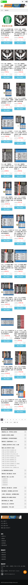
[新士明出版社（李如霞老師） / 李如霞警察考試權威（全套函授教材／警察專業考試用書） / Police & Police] (15, 6)
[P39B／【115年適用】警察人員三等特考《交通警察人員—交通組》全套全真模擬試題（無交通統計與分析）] (20, 256)
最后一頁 (16, 422)
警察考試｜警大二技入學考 (8, 476)
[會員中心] (22, 1)
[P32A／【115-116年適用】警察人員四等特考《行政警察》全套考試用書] (20, 188)
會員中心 (4, 536)
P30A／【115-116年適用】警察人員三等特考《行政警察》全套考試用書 (20, 299)
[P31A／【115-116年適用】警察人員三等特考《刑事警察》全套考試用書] (20, 358)
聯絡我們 (4, 559)
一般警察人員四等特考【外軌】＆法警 (10, 444)
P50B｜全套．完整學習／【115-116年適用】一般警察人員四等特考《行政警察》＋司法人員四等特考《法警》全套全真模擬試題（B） (20, 67)
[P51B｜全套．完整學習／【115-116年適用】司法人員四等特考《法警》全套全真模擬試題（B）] (20, 155)
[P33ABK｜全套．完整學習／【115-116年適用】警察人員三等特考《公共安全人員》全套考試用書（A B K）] (20, 391)
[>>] (11, 422)
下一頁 (6, 422)
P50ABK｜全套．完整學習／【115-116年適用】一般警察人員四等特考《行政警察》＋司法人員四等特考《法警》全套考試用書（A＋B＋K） (20, 32)
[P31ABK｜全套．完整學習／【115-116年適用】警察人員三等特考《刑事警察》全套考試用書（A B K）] (7, 358)
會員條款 (4, 543)
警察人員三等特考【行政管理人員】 (9, 461)
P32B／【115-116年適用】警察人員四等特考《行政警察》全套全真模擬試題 (7, 232)
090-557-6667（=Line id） (14, 570)
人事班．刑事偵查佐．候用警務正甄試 (10, 494)
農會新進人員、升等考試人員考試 (9, 431)
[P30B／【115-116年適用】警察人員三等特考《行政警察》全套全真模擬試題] (7, 322)
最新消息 (4, 552)
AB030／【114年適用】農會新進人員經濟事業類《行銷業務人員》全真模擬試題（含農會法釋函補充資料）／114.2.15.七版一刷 (7, 32)
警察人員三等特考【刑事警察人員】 (9, 452)
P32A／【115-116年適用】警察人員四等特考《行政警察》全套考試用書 (20, 199)
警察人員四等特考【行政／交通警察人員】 (10, 467)
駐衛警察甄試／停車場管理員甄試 (9, 438)
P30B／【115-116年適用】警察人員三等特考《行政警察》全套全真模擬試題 (7, 332)
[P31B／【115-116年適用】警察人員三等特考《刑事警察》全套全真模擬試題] (7, 391)
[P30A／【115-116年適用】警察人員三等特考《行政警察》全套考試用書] (20, 289)
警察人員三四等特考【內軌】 (8, 447)
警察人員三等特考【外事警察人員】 (9, 457)
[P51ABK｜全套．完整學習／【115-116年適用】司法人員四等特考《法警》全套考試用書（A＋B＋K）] (20, 122)
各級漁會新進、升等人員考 (8, 507)
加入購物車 (7, 42)
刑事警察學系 (5, 480)
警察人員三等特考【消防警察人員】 (9, 465)
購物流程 (4, 554)
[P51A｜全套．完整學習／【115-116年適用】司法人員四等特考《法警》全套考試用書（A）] (7, 155)
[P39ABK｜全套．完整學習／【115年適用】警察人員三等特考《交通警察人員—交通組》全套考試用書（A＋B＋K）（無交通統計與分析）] (20, 221)
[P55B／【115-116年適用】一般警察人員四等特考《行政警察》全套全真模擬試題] (7, 122)
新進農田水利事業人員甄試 (8, 435)
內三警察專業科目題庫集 (7, 470)
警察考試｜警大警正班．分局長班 (9, 487)
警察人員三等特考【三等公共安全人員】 (10, 453)
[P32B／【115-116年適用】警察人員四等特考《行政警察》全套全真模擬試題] (7, 221)
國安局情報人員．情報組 (7, 500)
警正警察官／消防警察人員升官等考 (10, 491)
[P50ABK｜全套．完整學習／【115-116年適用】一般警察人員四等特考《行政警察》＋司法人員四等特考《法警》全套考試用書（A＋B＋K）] (20, 20)
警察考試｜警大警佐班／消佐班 (9, 473)
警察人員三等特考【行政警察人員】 (9, 450)
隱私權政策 (4, 545)
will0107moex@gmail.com (9, 574)
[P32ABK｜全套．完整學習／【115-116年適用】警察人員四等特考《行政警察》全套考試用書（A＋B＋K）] (7, 188)
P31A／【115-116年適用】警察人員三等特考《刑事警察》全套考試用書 (20, 368)
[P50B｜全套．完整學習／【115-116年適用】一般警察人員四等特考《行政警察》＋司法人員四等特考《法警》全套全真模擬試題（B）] (20, 55)
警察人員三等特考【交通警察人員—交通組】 (11, 463)
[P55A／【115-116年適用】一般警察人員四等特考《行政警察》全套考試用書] (20, 89)
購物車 (3, 538)
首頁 (2, 10)
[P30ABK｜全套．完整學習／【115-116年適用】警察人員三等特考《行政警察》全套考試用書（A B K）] (7, 289)
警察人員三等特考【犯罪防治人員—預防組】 (11, 455)
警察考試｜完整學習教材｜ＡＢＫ (9, 441)
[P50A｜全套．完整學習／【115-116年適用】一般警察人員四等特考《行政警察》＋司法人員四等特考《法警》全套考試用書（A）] (7, 55)
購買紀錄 (4, 540)
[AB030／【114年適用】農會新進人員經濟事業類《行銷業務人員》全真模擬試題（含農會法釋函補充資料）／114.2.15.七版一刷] (7, 20)
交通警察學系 (5, 482)
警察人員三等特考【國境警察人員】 (9, 459)
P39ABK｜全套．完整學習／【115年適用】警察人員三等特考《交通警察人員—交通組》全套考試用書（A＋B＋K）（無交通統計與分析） (20, 233)
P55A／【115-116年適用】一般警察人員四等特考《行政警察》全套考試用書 (20, 100)
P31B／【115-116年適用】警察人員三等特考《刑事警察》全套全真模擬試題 (7, 401)
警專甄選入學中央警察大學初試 (9, 497)
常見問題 (4, 557)
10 (2, 422)
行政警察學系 (5, 479)
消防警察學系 (5, 484)
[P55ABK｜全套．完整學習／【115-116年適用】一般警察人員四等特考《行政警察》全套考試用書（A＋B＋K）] (7, 89)
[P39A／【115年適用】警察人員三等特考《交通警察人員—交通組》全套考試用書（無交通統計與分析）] (7, 256)
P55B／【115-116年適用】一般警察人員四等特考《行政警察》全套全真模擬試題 (7, 133)
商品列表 (6, 10)
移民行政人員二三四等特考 (8, 503)
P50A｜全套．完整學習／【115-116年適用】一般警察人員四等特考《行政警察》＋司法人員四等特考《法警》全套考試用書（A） (7, 67)
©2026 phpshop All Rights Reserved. (9, 582)
